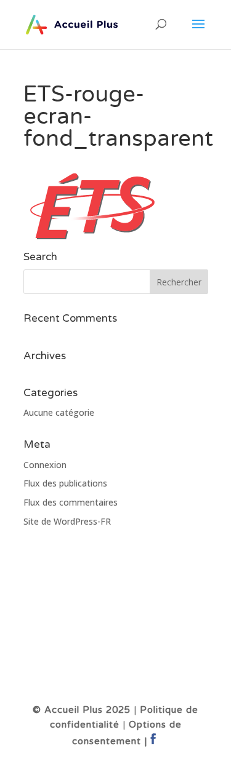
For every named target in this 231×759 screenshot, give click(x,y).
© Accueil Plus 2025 (82, 709)
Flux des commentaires (70, 502)
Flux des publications (65, 483)
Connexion (45, 465)
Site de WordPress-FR (67, 521)
